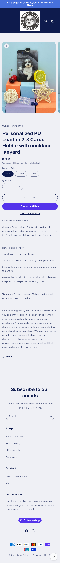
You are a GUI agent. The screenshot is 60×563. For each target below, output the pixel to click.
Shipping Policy (14, 450)
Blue (8, 174)
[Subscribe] (50, 416)
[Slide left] (23, 118)
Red (34, 174)
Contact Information (16, 476)
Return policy (12, 457)
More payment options (30, 213)
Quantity (6, 181)
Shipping (17, 163)
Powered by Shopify (42, 555)
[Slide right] (36, 118)
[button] (6, 21)
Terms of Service (14, 437)
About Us (10, 483)
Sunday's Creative (25, 555)
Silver (21, 174)
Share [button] (9, 356)
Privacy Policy (13, 443)
